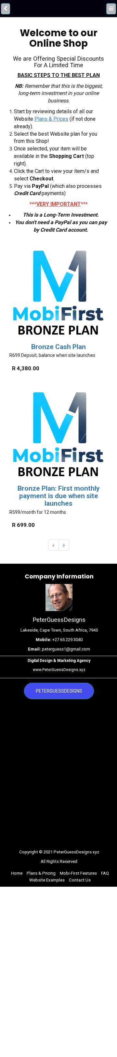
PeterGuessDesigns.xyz (76, 852)
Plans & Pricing (41, 873)
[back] (5, 8)
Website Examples (47, 880)
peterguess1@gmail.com (66, 649)
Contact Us (80, 880)
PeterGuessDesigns (59, 691)
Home (16, 873)
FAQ (105, 873)
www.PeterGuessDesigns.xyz (59, 669)
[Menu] (111, 8)
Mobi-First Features (78, 873)
